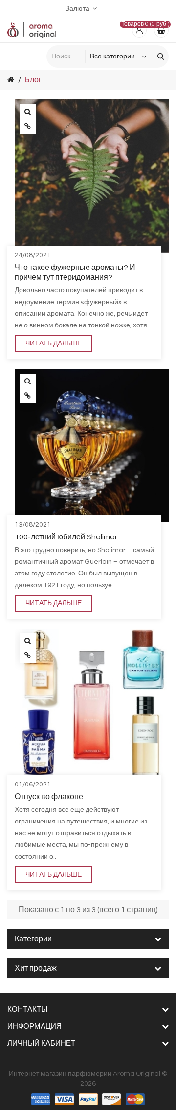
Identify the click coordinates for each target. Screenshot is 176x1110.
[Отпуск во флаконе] (28, 640)
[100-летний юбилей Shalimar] (28, 381)
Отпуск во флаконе (49, 797)
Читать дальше (53, 343)
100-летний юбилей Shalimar (66, 537)
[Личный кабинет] (139, 30)
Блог (33, 80)
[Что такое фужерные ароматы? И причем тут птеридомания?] (28, 111)
